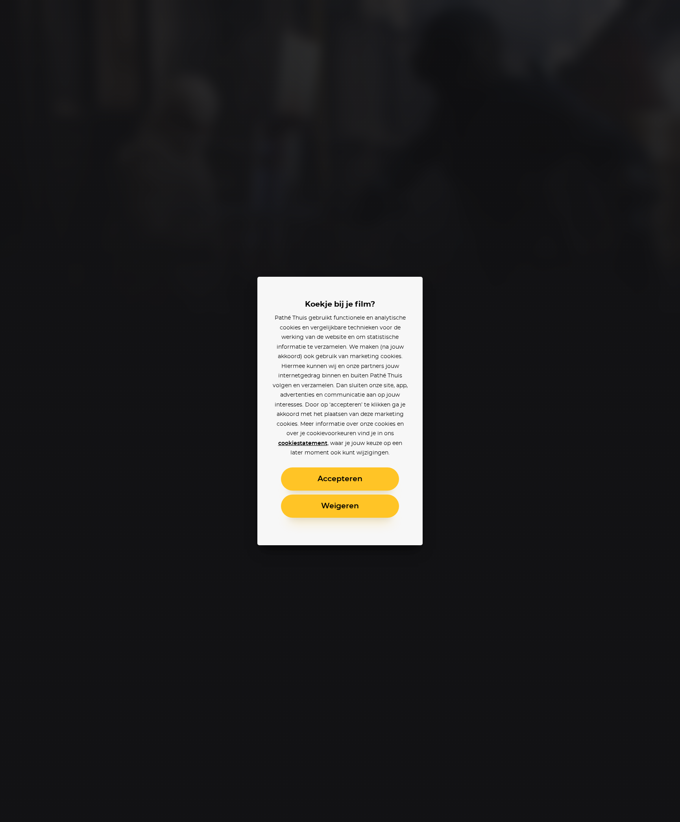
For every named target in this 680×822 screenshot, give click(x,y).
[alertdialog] (340, 411)
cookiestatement (302, 443)
